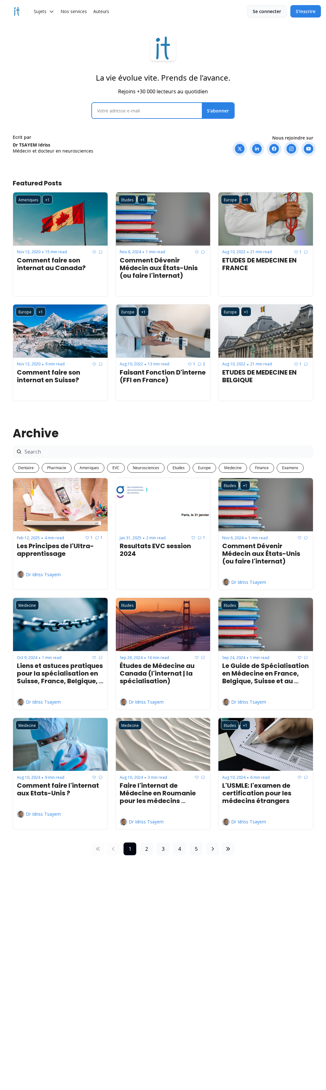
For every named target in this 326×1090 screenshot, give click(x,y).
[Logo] (17, 11)
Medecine (233, 467)
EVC (115, 467)
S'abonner (218, 111)
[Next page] (212, 849)
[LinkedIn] (257, 149)
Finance (262, 467)
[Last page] (228, 849)
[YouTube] (308, 149)
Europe (204, 467)
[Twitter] (239, 149)
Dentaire (26, 467)
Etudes (179, 467)
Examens (290, 467)
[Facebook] (274, 149)
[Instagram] (291, 149)
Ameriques (89, 467)
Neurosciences (146, 467)
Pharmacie (56, 467)
